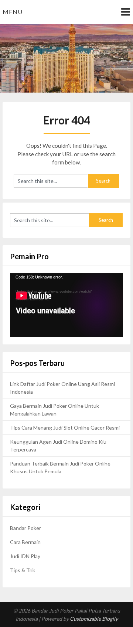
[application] (66, 305)
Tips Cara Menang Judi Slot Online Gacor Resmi (65, 427)
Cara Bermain (25, 542)
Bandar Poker (25, 528)
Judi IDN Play (25, 556)
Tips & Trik (22, 570)
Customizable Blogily (94, 619)
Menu (13, 11)
